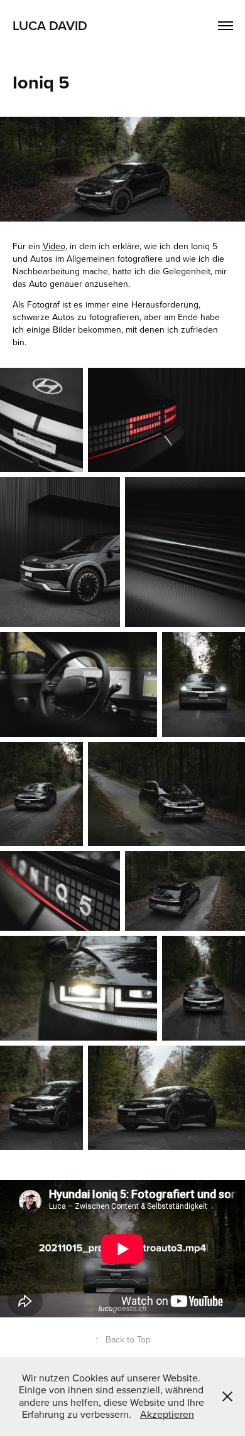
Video (54, 246)
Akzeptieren (167, 1414)
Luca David (50, 25)
